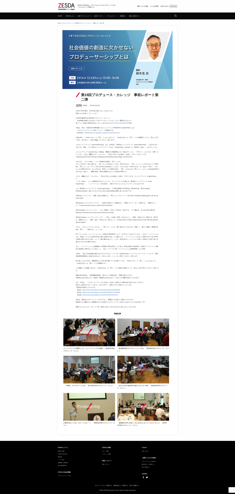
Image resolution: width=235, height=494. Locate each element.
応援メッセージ (106, 464)
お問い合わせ (164, 6)
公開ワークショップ (83, 16)
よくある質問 (154, 6)
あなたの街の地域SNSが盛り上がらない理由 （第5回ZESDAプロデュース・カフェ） (142, 387)
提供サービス (98, 16)
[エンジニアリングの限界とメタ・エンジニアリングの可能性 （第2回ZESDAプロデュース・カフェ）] (89, 332)
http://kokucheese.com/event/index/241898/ (116, 123)
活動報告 (122, 16)
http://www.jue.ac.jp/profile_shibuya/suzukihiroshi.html (102, 133)
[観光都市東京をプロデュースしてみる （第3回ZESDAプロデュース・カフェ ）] (143, 332)
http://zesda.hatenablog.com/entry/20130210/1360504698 (101, 290)
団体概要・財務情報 (63, 462)
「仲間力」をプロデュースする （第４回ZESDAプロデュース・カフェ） (88, 385)
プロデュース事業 (106, 454)
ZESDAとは (69, 16)
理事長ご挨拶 (61, 451)
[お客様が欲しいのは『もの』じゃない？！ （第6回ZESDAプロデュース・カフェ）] (89, 407)
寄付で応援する (145, 467)
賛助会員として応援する (148, 464)
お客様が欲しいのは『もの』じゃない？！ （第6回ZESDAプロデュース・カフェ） (89, 424)
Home (60, 16)
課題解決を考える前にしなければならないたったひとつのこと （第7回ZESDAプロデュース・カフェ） (142, 424)
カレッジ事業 (105, 451)
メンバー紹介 (61, 459)
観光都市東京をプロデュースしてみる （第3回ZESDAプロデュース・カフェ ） (143, 350)
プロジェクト (111, 16)
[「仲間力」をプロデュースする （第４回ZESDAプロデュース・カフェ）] (89, 369)
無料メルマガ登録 (142, 6)
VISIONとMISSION (62, 454)
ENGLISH (173, 6)
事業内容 (60, 456)
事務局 (85, 105)
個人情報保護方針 (62, 465)
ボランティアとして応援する (149, 461)
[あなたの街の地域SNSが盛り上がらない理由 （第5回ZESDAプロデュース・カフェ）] (143, 369)
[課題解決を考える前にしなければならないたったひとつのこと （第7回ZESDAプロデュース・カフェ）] (143, 407)
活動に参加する (133, 16)
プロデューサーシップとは (64, 475)
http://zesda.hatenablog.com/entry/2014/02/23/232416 (100, 295)
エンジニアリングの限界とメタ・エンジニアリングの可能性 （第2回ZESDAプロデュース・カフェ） (89, 350)
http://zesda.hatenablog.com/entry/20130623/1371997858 (101, 292)
